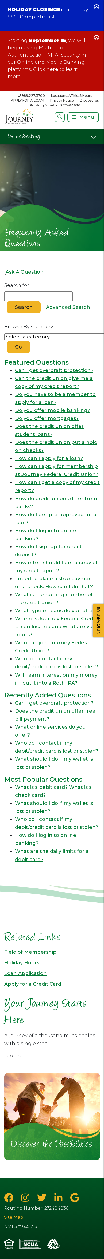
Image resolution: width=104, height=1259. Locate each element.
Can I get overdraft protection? (54, 370)
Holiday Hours (21, 963)
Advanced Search (68, 307)
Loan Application (25, 973)
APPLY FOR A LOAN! (27, 100)
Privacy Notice (62, 100)
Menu (86, 117)
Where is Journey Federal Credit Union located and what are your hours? (56, 627)
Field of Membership (30, 952)
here (52, 69)
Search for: (17, 285)
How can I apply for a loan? (49, 458)
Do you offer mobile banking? (52, 410)
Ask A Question (25, 272)
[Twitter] (43, 1198)
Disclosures (89, 100)
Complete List (37, 17)
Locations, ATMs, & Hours (71, 96)
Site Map (13, 1217)
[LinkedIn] (59, 1198)
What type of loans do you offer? (56, 611)
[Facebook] (10, 1198)
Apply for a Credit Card (32, 984)
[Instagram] (26, 1198)
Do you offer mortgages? (47, 418)
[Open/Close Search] (59, 117)
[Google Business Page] (74, 1198)
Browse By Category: (29, 327)
